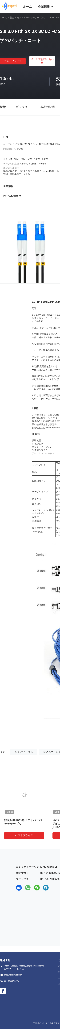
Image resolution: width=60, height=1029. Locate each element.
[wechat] (37, 888)
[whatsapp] (28, 888)
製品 (12, 17)
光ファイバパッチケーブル (30, 17)
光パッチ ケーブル (23, 752)
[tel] (55, 888)
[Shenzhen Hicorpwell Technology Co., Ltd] (9, 6)
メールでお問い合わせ (42, 61)
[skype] (46, 888)
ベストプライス (13, 61)
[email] (19, 888)
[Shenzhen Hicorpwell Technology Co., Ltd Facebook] (3, 991)
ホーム (3, 17)
